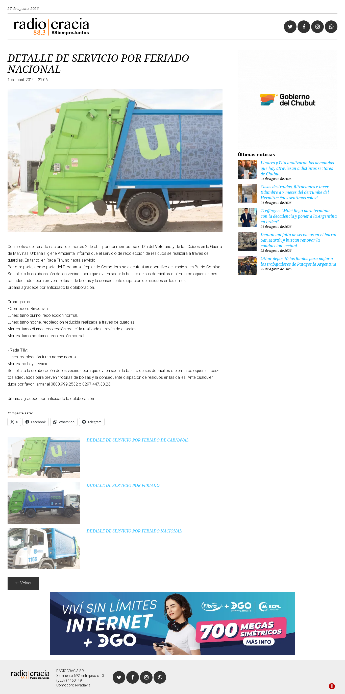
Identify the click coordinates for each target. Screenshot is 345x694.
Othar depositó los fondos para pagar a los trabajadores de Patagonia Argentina (298, 261)
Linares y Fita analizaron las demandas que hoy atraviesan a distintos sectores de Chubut (297, 168)
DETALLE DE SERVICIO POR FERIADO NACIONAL (134, 531)
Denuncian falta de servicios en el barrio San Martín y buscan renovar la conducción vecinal (298, 240)
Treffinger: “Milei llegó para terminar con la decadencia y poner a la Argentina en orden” (299, 216)
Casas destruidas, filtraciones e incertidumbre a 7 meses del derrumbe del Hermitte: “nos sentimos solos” (295, 192)
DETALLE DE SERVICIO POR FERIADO (123, 485)
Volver (25, 583)
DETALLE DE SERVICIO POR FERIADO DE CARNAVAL (138, 440)
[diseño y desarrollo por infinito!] (332, 686)
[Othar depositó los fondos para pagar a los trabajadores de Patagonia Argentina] (247, 266)
